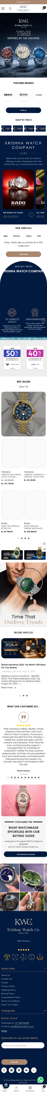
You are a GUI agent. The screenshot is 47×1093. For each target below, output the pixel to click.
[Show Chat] (41, 1080)
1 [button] (17, 74)
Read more (7, 687)
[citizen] (18, 95)
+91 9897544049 (22, 1023)
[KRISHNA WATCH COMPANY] (23, 338)
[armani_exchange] (33, 95)
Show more (23, 254)
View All (23, 110)
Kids (39, 236)
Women (16, 236)
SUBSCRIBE (14, 1062)
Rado (4, 523)
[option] (23, 45)
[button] (3, 95)
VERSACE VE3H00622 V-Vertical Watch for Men (34, 476)
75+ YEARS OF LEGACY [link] (12, 320)
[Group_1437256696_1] (35, 358)
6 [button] (30, 74)
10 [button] (39, 777)
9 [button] (35, 777)
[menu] (2, 8)
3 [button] (22, 74)
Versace (6, 471)
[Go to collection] (31, 214)
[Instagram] (11, 1070)
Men (6, 236)
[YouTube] (26, 1070)
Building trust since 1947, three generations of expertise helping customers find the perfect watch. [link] (12, 328)
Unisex (29, 236)
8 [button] (32, 777)
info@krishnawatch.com (22, 1026)
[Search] (10, 8)
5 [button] (27, 74)
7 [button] (28, 777)
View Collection (10, 216)
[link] (12, 312)
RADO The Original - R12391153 (10, 527)
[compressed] (12, 358)
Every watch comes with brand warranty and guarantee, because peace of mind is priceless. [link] (35, 326)
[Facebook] (4, 1070)
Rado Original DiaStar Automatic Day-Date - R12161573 (34, 527)
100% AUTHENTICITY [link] (35, 319)
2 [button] (19, 74)
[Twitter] (34, 1070)
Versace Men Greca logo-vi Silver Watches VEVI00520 (11, 476)
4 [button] (25, 74)
